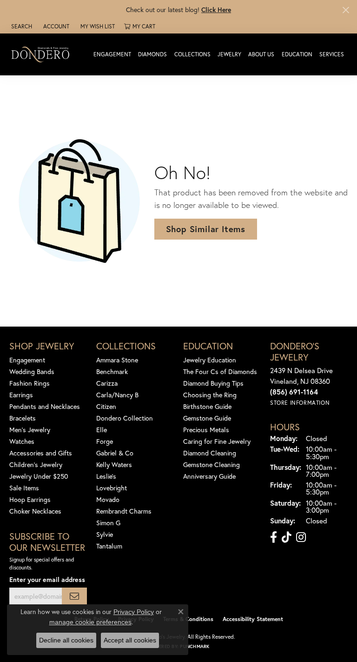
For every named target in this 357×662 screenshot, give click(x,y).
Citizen (106, 406)
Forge (104, 441)
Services (331, 54)
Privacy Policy (133, 611)
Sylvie (104, 534)
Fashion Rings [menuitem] (29, 383)
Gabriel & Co (114, 452)
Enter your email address (47, 579)
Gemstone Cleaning (211, 464)
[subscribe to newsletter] (74, 596)
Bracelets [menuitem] (22, 418)
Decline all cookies (66, 640)
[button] (20, 26)
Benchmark (112, 371)
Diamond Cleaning (209, 452)
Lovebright (111, 487)
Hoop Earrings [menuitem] (30, 499)
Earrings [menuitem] (21, 394)
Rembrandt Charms (124, 511)
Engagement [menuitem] (27, 359)
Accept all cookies (130, 640)
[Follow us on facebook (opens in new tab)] (273, 537)
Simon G (108, 522)
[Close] (345, 10)
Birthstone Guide (207, 406)
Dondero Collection (124, 418)
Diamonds (152, 54)
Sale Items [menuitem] (24, 487)
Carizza (107, 383)
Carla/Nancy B (117, 394)
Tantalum (109, 546)
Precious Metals (206, 429)
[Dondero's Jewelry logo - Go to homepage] (42, 54)
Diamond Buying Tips (213, 383)
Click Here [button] (216, 9)
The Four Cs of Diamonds (220, 371)
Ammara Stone (117, 359)
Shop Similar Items (205, 228)
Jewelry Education (209, 359)
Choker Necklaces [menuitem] (35, 511)
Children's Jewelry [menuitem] (35, 464)
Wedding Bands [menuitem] (31, 371)
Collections (192, 54)
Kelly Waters (114, 464)
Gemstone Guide (207, 418)
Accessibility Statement (253, 618)
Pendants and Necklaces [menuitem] (44, 406)
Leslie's (106, 476)
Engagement (112, 54)
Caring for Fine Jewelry (217, 441)
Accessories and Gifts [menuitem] (40, 452)
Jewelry (229, 54)
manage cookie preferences (90, 622)
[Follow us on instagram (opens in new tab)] (301, 537)
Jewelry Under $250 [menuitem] (38, 476)
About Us (261, 54)
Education (297, 54)
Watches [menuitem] (21, 441)
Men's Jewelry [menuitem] (29, 429)
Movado (107, 499)
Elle (101, 429)
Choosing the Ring (210, 394)
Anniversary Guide (209, 476)
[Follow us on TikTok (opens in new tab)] (286, 537)
